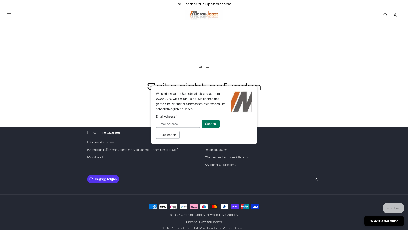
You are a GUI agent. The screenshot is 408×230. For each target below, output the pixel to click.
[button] (9, 15)
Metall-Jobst (194, 214)
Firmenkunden (101, 142)
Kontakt (95, 157)
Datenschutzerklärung (228, 157)
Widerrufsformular (384, 221)
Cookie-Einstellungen (204, 222)
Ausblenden (168, 135)
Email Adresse (167, 116)
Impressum (216, 149)
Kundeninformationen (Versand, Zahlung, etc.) (132, 149)
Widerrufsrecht (220, 164)
